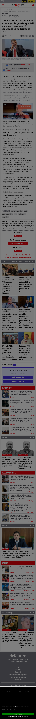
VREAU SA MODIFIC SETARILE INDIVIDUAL (18, 716)
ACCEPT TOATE (18, 714)
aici (8, 701)
